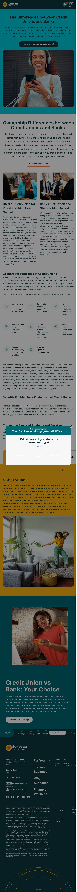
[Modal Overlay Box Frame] (38, 446)
